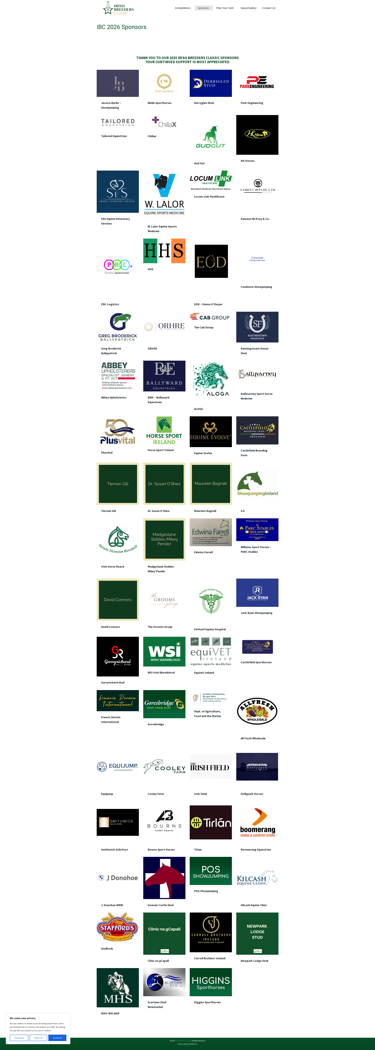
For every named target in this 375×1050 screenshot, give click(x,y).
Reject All (38, 1038)
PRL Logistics (110, 304)
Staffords (107, 948)
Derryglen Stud (204, 103)
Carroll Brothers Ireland (209, 958)
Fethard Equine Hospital (210, 629)
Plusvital (106, 452)
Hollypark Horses (252, 794)
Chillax (152, 136)
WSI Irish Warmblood (161, 672)
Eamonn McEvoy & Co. (255, 219)
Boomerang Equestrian (256, 849)
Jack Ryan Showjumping (256, 613)
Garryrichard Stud (112, 682)
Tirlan (198, 849)
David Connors (110, 627)
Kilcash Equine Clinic (254, 905)
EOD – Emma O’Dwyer (208, 304)
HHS (150, 269)
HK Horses (247, 160)
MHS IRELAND (110, 1013)
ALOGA (198, 409)
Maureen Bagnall (205, 511)
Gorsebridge (156, 724)
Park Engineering (252, 103)
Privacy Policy (183, 1044)
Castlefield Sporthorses (256, 662)
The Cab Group (203, 327)
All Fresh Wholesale (253, 738)
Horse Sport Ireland (161, 450)
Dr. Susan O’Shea (158, 511)
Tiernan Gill (108, 511)
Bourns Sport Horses (161, 849)
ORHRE (152, 348)
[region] (38, 1028)
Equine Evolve (203, 453)
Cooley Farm (156, 794)
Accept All (57, 1038)
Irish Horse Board (112, 566)
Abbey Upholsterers (114, 397)
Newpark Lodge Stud (254, 960)
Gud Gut (199, 163)
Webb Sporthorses (160, 103)
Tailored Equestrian (114, 136)
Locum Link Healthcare (209, 196)
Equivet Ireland (204, 672)
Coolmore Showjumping (256, 287)
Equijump (107, 794)
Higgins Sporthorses (207, 1002)
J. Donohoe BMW (112, 905)
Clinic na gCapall (158, 960)
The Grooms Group (160, 627)
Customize (19, 1038)
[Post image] (118, 83)
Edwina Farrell (203, 552)
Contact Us (193, 1044)
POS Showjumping (206, 891)
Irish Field (200, 794)
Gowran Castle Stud (160, 905)
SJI (243, 511)
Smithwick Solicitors (114, 849)
